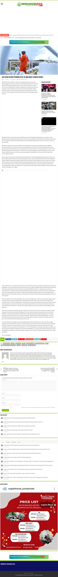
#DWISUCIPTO (6, 343)
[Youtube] (32, 573)
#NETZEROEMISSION (40, 343)
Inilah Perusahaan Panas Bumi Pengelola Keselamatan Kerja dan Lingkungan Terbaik (21, 434)
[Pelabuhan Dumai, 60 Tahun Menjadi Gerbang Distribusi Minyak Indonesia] (2, 418)
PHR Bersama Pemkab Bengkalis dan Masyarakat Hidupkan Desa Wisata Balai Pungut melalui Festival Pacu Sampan (27, 465)
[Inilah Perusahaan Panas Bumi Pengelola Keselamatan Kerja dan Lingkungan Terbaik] (2, 434)
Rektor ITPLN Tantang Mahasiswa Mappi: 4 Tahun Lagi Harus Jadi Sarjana (19, 473)
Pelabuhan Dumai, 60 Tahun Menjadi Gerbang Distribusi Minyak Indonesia (19, 418)
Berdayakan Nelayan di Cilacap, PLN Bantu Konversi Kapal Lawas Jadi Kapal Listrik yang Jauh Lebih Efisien (11, 370)
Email (3, 398)
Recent (3, 442)
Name (3, 393)
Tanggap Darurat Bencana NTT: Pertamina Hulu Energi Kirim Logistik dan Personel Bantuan (22, 469)
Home (1, 37)
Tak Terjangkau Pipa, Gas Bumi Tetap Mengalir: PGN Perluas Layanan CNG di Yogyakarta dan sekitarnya (25, 477)
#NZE (47, 343)
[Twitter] (29, 573)
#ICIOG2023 (18, 343)
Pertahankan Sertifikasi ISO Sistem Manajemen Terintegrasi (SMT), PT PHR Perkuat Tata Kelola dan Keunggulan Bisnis (48, 129)
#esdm (12, 343)
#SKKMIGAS (24, 345)
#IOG (24, 343)
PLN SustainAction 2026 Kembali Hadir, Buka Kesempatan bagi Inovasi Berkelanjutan (21, 445)
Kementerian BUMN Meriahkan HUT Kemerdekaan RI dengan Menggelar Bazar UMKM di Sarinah (47, 370)
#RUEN (18, 345)
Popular (8, 442)
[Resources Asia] (29, 3)
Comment (4, 379)
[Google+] (27, 573)
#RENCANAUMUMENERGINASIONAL (8, 345)
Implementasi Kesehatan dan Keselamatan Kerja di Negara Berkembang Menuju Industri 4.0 (23, 422)
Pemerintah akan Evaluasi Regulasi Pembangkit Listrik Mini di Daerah (18, 430)
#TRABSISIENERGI (32, 345)
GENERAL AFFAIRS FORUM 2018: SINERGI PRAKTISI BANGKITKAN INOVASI (19, 426)
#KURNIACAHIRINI (30, 343)
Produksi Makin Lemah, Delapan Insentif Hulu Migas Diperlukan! (48, 112)
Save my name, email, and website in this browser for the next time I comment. (38, 407)
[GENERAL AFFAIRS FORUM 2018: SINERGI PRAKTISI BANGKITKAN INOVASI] (2, 426)
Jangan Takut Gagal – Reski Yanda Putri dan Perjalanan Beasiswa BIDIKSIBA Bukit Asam (28, 35)
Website (3, 402)
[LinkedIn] (31, 573)
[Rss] (25, 573)
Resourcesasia (6, 79)
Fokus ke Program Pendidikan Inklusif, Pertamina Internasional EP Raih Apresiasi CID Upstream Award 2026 (48, 95)
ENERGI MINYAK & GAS (9, 37)
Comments (14, 442)
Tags (19, 442)
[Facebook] (28, 573)
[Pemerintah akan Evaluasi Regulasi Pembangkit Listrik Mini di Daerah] (2, 430)
